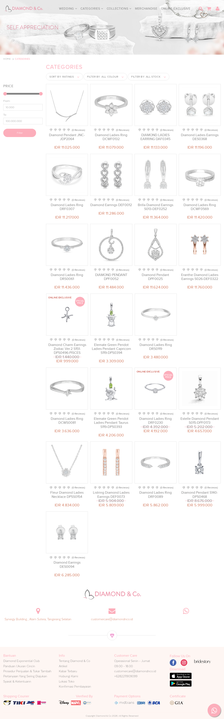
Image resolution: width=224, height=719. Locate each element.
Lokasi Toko (66, 681)
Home (6, 58)
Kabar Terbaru (68, 671)
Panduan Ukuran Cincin (19, 666)
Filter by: (102, 76)
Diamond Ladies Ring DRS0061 (67, 277)
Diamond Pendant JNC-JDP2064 (67, 137)
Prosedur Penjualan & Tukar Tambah (27, 671)
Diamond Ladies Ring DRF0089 (155, 494)
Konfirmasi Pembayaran (75, 686)
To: (5, 114)
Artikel (63, 666)
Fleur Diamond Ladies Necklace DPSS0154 (67, 494)
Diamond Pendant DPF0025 (155, 277)
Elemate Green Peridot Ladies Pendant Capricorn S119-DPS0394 (111, 349)
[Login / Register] (217, 8)
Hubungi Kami (68, 676)
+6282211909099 (125, 676)
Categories (90, 8)
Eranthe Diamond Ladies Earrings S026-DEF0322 (199, 277)
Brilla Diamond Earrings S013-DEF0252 (155, 207)
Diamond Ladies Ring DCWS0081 (67, 421)
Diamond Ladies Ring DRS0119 (156, 347)
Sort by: (61, 76)
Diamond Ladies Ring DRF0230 (155, 421)
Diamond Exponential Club (21, 661)
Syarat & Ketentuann (17, 681)
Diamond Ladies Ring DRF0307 (67, 207)
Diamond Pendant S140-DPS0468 (199, 494)
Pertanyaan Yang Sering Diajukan (25, 676)
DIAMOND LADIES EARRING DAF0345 (155, 137)
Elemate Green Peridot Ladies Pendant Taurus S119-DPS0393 (111, 423)
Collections (118, 8)
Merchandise (146, 8)
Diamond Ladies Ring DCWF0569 (200, 207)
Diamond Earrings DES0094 (67, 564)
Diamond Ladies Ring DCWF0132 (111, 137)
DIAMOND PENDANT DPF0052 (111, 277)
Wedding (67, 8)
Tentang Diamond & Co (74, 661)
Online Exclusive (176, 8)
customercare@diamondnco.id (112, 619)
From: (6, 100)
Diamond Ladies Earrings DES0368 (200, 137)
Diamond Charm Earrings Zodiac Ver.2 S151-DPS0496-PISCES (67, 349)
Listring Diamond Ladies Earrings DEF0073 (111, 494)
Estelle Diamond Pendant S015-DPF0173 (199, 421)
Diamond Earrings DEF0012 (111, 205)
